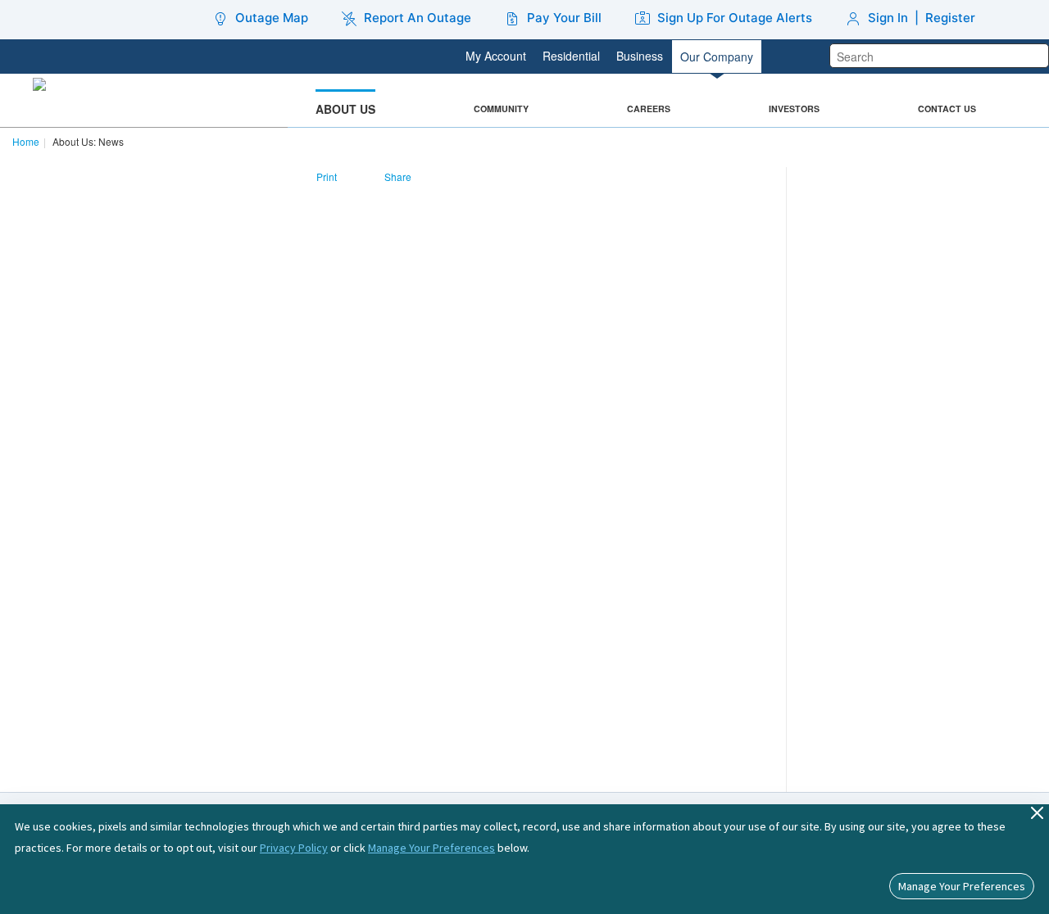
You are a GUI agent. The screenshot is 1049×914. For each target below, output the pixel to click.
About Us (345, 109)
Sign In (888, 17)
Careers (648, 108)
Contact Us (947, 108)
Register (950, 17)
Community (501, 108)
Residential (571, 56)
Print (326, 176)
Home (25, 141)
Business (639, 56)
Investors (794, 108)
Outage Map (271, 17)
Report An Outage (417, 17)
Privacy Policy (294, 847)
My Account (495, 56)
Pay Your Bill (564, 17)
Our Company (716, 56)
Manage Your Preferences (431, 847)
